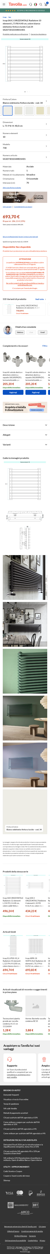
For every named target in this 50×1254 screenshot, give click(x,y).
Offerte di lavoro (13, 1231)
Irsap (5, 17)
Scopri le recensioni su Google (31, 10)
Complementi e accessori (23, 207)
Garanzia (32, 1236)
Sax (9, 17)
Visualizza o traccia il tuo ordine (15, 1099)
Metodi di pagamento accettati (15, 1113)
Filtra (44, 346)
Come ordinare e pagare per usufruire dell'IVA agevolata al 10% (21, 1123)
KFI (29, 1251)
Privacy (42, 1240)
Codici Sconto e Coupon (12, 1171)
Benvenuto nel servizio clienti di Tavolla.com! (20, 1226)
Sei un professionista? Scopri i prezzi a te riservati (20, 237)
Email (43, 332)
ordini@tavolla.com (25, 285)
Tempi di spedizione (11, 1104)
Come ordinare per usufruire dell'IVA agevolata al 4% (24, 1133)
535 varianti (7, 207)
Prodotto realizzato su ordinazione (15, 34)
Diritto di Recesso (20, 1236)
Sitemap (6, 1180)
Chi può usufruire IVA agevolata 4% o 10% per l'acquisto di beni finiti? (21, 1152)
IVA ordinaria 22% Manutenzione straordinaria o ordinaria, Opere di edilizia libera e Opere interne (22, 1159)
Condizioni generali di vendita (32, 1231)
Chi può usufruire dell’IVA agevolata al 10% (20, 1117)
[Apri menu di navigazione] (4, 4)
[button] (25, 91)
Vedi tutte (39, 299)
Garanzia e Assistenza (38, 34)
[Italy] (35, 4)
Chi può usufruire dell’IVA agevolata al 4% (20, 1129)
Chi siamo (42, 1226)
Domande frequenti (11, 1095)
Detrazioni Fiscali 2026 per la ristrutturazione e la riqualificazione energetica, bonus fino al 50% (23, 1145)
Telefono (20, 332)
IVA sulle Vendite (10, 1108)
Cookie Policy (33, 1240)
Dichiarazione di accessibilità (15, 1240)
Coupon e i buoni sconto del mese (16, 1176)
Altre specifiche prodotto (12, 188)
